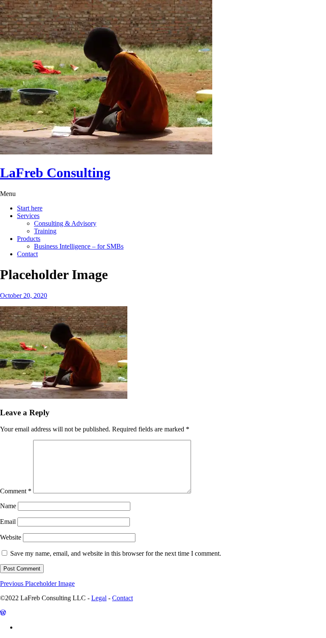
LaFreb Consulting (55, 172)
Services (28, 215)
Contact (27, 253)
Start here (29, 208)
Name (8, 505)
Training (45, 231)
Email (8, 521)
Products (28, 238)
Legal (99, 598)
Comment (15, 491)
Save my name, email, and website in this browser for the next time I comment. (115, 553)
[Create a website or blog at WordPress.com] (3, 612)
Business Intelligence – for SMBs (79, 246)
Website (10, 537)
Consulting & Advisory (65, 223)
